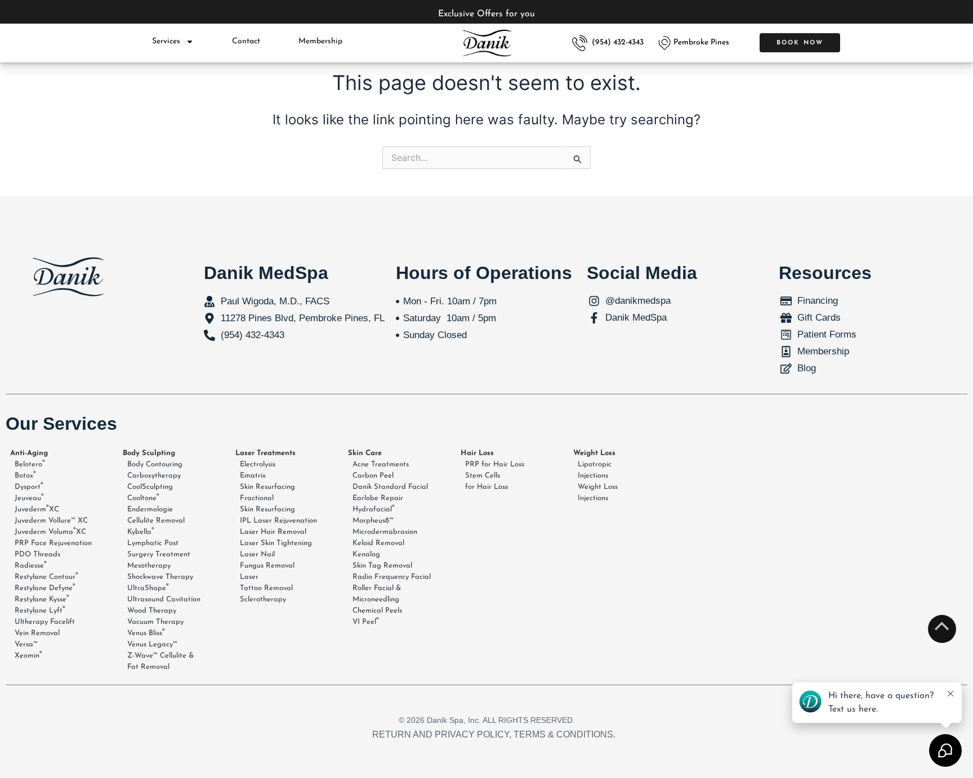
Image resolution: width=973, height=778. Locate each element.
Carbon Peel (373, 475)
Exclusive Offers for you (486, 14)
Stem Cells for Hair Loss (486, 481)
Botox (25, 475)
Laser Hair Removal (273, 532)
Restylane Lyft (40, 610)
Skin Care (365, 453)
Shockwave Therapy (160, 577)
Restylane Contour (46, 576)
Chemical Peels (377, 610)
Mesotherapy (149, 565)
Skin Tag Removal (382, 565)
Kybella (140, 531)
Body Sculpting (149, 453)
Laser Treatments (265, 453)
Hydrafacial (373, 509)
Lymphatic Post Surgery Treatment (158, 548)
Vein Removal (37, 633)
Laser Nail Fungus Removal (267, 560)
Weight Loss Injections (598, 492)
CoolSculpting (150, 487)
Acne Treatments (380, 464)
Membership (320, 41)
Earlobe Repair (377, 498)
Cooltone (143, 497)
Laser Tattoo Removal (266, 582)
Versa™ (26, 644)
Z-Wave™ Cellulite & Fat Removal (160, 661)
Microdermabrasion (384, 532)
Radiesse (31, 565)
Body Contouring (154, 464)
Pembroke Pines (701, 42)
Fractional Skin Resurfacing (267, 503)
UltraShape (148, 587)
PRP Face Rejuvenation (53, 543)
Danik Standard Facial (390, 487)
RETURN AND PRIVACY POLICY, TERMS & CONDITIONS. (493, 734)
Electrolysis (257, 464)
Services (166, 41)
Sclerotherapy (263, 599)
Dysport (29, 486)
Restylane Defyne (45, 587)
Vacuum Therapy (155, 622)
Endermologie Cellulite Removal (156, 515)
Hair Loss (477, 453)
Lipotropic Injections (595, 470)
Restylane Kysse (42, 599)
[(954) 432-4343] (580, 43)
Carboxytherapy (154, 475)
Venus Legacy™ (152, 644)
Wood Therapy (151, 610)
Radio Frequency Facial (391, 577)
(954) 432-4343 (618, 42)
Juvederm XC (37, 509)
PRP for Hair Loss (494, 464)
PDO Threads (37, 554)
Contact (246, 41)
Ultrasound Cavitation (163, 599)
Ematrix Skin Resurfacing (267, 481)
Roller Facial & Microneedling (376, 593)
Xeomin (28, 655)
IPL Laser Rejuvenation (278, 520)
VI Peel (365, 621)
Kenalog (366, 554)
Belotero (30, 464)
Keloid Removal (378, 543)
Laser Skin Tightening (276, 543)
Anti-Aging (29, 453)
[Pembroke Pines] (664, 43)
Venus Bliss (146, 632)
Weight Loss (594, 453)
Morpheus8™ (373, 520)
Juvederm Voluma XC (50, 531)
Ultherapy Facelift (45, 622)
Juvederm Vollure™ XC (51, 520)
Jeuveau (29, 497)
